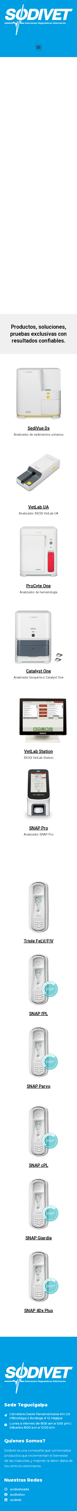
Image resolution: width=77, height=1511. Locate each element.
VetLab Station (38, 751)
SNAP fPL (38, 1013)
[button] (38, 47)
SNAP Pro (38, 828)
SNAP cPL (38, 1165)
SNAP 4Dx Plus (38, 1310)
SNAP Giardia (38, 1237)
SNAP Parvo (38, 1086)
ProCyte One (38, 585)
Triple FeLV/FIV (38, 940)
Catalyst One (38, 671)
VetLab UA (38, 507)
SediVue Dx (39, 428)
